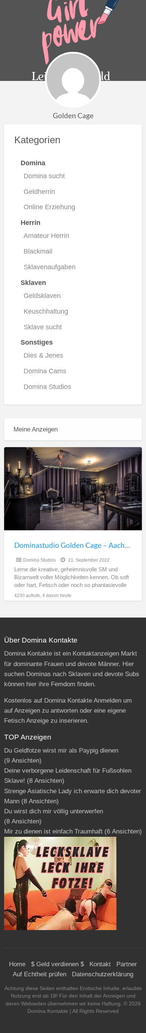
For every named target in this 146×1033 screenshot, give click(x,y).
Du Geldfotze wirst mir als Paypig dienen (61, 750)
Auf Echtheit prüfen (39, 974)
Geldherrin (39, 191)
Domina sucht (44, 176)
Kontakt (100, 964)
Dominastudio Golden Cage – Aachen (73, 545)
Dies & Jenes (43, 355)
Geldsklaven (42, 295)
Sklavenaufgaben (50, 267)
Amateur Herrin (46, 235)
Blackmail (38, 251)
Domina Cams (45, 371)
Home (17, 964)
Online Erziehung (49, 207)
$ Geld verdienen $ (57, 964)
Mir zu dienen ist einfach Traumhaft (53, 831)
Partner (126, 964)
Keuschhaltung (46, 311)
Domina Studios (47, 386)
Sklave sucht (43, 327)
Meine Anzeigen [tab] (35, 429)
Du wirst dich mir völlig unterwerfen (53, 811)
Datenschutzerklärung (102, 974)
